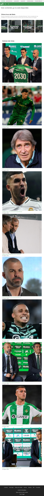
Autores (25, 487)
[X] (20, 494)
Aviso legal (11, 487)
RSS (33, 487)
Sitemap (30, 487)
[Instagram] (22, 494)
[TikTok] (23, 494)
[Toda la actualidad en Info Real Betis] (2, 4)
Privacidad (38, 487)
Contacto (6, 487)
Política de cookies (18, 487)
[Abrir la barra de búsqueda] (5, 4)
